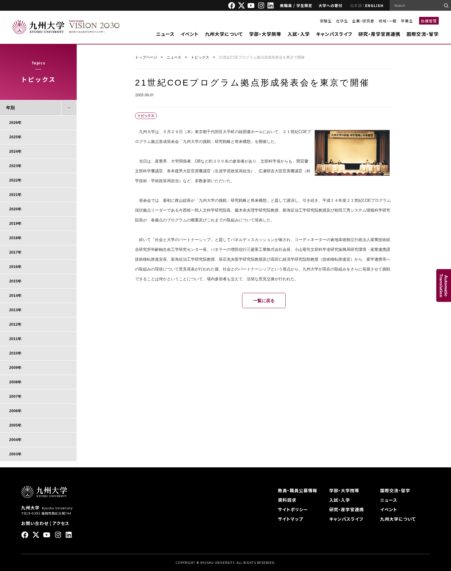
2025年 (15, 137)
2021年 (15, 195)
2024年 (15, 151)
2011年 (15, 339)
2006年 (15, 411)
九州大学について (224, 34)
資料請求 (287, 500)
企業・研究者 (363, 20)
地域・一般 (388, 20)
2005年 (15, 425)
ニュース (165, 34)
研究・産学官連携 (346, 509)
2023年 (15, 166)
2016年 (15, 267)
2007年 (15, 396)
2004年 (15, 440)
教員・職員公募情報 (297, 490)
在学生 (342, 20)
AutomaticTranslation (444, 285)
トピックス (200, 57)
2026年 (15, 123)
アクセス (60, 523)
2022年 (15, 180)
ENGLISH (374, 5)
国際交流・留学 (423, 34)
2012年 (15, 324)
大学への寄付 (330, 5)
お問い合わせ (34, 523)
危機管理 (429, 20)
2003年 (15, 454)
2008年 (15, 382)
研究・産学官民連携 (379, 34)
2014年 (15, 295)
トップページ (146, 57)
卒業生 (407, 20)
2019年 (15, 223)
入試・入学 (298, 34)
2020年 (15, 209)
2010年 (15, 353)
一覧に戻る (264, 300)
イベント (190, 34)
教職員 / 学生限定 (296, 5)
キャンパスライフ (334, 34)
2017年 (15, 252)
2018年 (15, 238)
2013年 (15, 310)
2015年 (15, 281)
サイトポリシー (293, 509)
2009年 (15, 368)
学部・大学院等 (265, 34)
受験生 (326, 20)
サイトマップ (290, 519)
